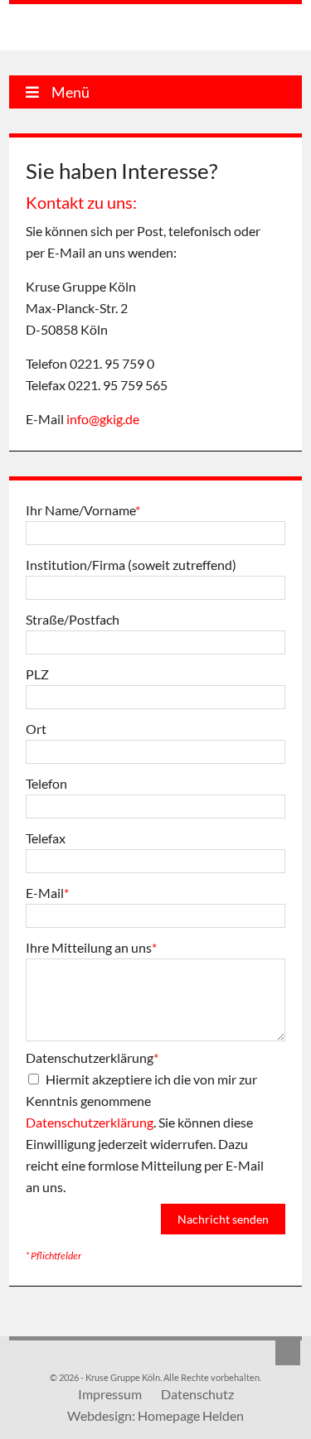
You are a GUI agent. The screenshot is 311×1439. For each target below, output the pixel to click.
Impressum (110, 1394)
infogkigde (102, 419)
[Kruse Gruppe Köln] (94, 30)
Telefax (46, 838)
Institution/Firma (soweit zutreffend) (131, 564)
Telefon (46, 783)
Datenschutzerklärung (92, 1057)
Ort (36, 728)
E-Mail (47, 893)
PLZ (37, 674)
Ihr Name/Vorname (83, 510)
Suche (287, 1352)
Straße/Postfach (72, 619)
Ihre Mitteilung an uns (91, 947)
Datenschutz (197, 1394)
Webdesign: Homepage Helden (155, 1415)
